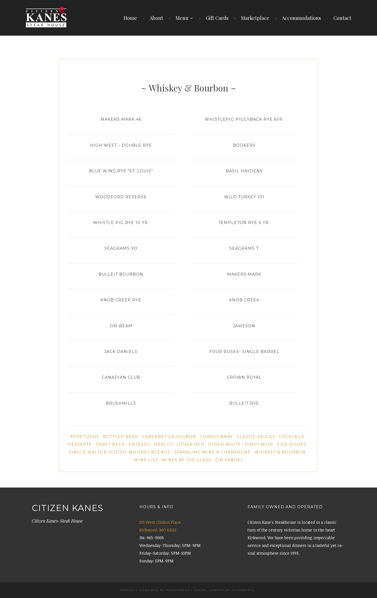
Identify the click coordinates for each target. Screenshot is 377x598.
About (156, 17)
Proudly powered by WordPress (155, 590)
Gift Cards (217, 17)
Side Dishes (292, 444)
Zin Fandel (229, 459)
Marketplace (255, 17)
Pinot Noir (259, 444)
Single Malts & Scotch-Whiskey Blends (119, 452)
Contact (342, 17)
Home (130, 17)
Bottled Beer (120, 436)
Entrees (139, 444)
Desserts (80, 444)
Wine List (146, 459)
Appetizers (84, 436)
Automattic (244, 590)
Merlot (163, 444)
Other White (224, 444)
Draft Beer (110, 444)
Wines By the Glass (186, 459)
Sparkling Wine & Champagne (212, 452)
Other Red (190, 444)
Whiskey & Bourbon (280, 452)
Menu (182, 17)
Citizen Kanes (67, 508)
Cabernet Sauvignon (169, 436)
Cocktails (291, 436)
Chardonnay (216, 436)
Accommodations (301, 17)
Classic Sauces (256, 436)
